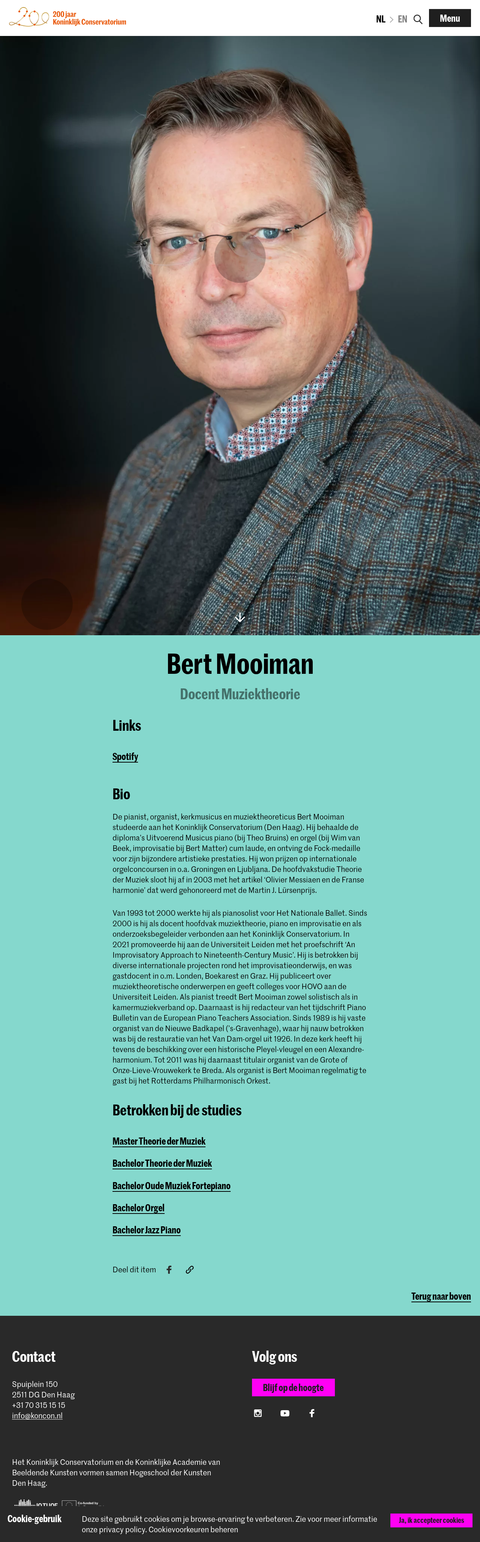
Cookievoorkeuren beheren (193, 1529)
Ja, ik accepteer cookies (431, 1520)
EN (402, 18)
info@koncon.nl (37, 1416)
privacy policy (122, 1529)
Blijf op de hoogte (293, 1387)
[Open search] (418, 18)
